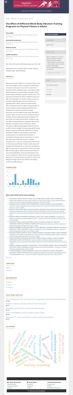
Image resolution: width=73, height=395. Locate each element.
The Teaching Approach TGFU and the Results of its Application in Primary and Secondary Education (36, 299)
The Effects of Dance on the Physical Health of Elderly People (36, 217)
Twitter (29, 388)
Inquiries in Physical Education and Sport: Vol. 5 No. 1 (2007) (37, 235)
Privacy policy (51, 384)
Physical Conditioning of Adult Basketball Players (43, 229)
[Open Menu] (6, 2)
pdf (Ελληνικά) (52, 34)
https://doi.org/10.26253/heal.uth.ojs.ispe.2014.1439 (24, 64)
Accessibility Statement (54, 388)
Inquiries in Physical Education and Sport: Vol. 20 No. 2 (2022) (37, 230)
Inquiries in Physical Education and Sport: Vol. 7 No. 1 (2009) (37, 224)
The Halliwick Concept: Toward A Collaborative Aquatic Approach (25, 308)
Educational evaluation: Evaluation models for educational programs (26, 304)
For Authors (9, 285)
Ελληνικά (8, 270)
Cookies (49, 386)
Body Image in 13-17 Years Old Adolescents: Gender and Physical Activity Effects (30, 317)
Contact (9, 388)
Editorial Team (11, 384)
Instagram (30, 386)
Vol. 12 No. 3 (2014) (22, 19)
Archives (13, 19)
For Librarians (9, 287)
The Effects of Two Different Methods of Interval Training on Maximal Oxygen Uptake (34, 234)
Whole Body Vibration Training (49, 224)
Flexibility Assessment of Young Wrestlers (41, 247)
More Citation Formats (54, 72)
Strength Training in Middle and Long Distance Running (26, 206)
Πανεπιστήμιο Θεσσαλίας (37, 391)
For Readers (9, 282)
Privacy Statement (12, 386)
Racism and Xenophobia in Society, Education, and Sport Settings (25, 313)
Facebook (30, 384)
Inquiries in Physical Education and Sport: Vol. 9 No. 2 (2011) (32, 202)
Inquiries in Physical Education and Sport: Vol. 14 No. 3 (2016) (43, 254)
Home (7, 19)
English (8, 268)
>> (11, 257)
